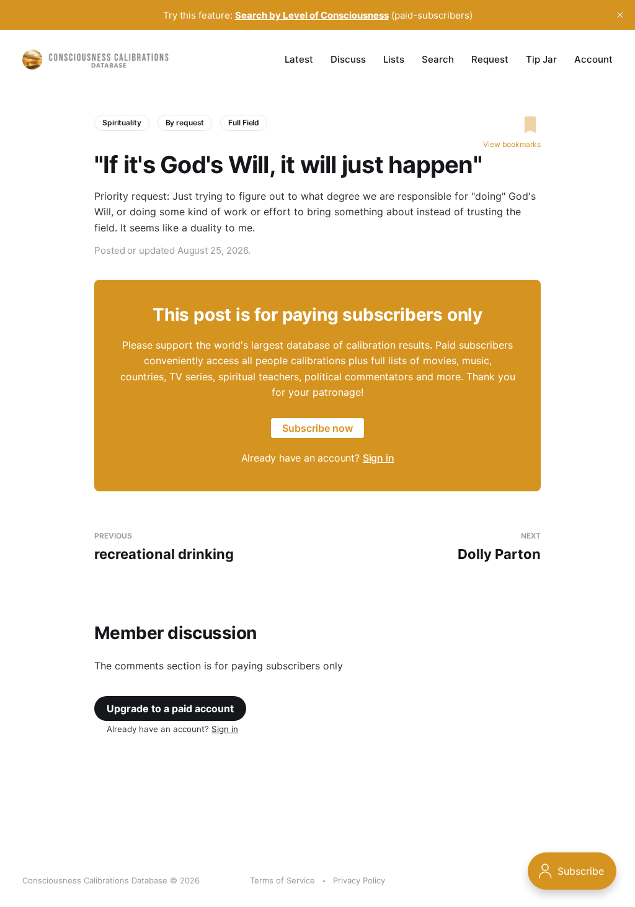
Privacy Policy (359, 880)
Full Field (243, 122)
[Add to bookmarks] (512, 124)
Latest (299, 59)
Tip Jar (541, 59)
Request (489, 59)
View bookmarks (512, 144)
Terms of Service (282, 880)
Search (438, 59)
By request (185, 122)
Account (593, 59)
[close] (620, 15)
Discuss (348, 59)
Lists (393, 59)
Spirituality (121, 122)
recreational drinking (164, 547)
